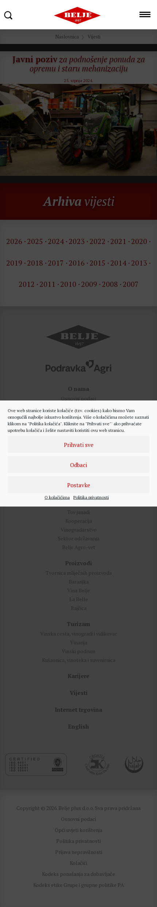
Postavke (78, 484)
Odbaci (78, 464)
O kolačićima (57, 497)
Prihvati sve (78, 444)
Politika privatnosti (91, 497)
